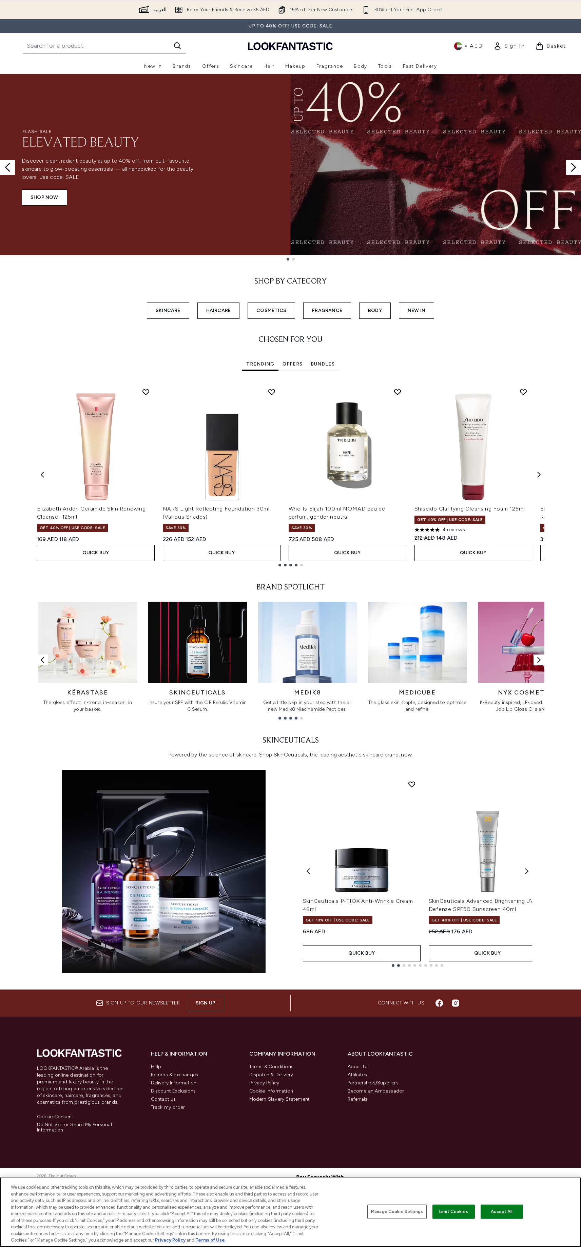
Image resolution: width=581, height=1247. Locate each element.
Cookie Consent (55, 1117)
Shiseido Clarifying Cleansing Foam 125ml (469, 508)
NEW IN (416, 310)
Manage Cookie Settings (397, 1211)
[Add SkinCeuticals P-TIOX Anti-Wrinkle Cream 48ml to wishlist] (412, 784)
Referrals (358, 1099)
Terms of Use (210, 1240)
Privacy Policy (264, 1083)
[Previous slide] (7, 167)
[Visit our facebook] (439, 1003)
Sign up (205, 1003)
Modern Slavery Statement (279, 1099)
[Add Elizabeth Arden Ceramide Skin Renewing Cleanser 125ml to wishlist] (146, 392)
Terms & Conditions (271, 1066)
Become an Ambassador (376, 1091)
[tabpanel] (290, 474)
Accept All (501, 1211)
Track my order (168, 1107)
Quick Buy (95, 553)
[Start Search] (177, 45)
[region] (290, 1212)
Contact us (163, 1099)
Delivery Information (174, 1083)
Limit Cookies (453, 1211)
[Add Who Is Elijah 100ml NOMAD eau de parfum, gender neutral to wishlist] (397, 392)
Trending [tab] (260, 364)
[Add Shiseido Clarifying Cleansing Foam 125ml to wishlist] (523, 392)
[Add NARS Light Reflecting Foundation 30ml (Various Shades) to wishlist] (272, 392)
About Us (358, 1066)
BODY (375, 310)
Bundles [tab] (323, 364)
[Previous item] (42, 474)
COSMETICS (271, 310)
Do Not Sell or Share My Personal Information (74, 1127)
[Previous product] (308, 871)
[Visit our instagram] (455, 1003)
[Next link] (539, 659)
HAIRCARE (218, 310)
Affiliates (357, 1075)
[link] (509, 46)
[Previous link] (42, 659)
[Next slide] (573, 167)
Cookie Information (271, 1091)
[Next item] (539, 474)
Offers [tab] (293, 364)
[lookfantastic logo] (290, 46)
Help (156, 1066)
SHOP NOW (44, 197)
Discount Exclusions (173, 1091)
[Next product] (526, 871)
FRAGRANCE (327, 310)
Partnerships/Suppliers (373, 1083)
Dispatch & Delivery (271, 1075)
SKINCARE (168, 310)
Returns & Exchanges (174, 1075)
